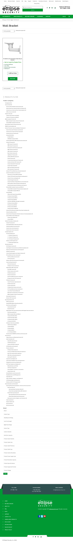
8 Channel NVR (11, 328)
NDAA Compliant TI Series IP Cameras (15, 294)
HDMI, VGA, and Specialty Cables (14, 355)
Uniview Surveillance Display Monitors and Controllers (18, 181)
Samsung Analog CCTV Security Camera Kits (17, 394)
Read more (12, 78)
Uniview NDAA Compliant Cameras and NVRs (15, 187)
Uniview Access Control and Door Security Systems (16, 110)
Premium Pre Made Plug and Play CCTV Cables (17, 351)
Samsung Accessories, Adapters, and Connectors (17, 398)
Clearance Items (8, 113)
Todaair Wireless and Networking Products (14, 337)
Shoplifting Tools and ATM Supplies (13, 374)
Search (32, 10)
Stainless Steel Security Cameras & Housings (15, 260)
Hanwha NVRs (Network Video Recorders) (14, 303)
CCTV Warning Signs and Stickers (13, 380)
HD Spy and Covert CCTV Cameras (14, 278)
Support (29, 1)
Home (5, 1)
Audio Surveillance (10, 339)
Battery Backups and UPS (13, 365)
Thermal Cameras (11, 158)
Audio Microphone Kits (12, 340)
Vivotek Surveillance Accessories (12, 226)
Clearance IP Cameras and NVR (12, 117)
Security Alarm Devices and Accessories (13, 124)
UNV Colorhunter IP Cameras (13, 169)
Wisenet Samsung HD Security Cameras (16, 396)
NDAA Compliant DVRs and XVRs (14, 314)
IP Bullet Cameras (11, 283)
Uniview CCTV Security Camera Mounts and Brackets (17, 176)
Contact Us (35, 1)
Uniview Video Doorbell (12, 165)
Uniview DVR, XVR (10, 135)
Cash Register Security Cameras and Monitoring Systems (17, 247)
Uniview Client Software (12, 217)
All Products (6, 16)
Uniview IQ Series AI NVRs (13, 208)
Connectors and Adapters (11, 358)
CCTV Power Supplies (12, 367)
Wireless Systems (10, 401)
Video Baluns (9, 376)
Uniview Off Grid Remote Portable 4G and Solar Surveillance (17, 210)
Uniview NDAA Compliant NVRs (14, 190)
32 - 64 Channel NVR (12, 331)
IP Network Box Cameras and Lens (14, 287)
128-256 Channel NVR (12, 324)
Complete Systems (9, 231)
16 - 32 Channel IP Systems (13, 238)
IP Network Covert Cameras (13, 265)
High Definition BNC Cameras (12, 267)
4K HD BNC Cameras (12, 269)
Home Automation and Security (11, 383)
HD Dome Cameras (12, 274)
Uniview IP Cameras (10, 142)
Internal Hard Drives (12, 306)
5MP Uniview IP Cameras (13, 151)
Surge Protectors (11, 371)
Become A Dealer (11, 1)
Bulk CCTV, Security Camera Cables (14, 353)
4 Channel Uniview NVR (12, 199)
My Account (51, 1)
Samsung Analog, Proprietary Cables (16, 389)
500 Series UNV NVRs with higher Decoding (16, 201)
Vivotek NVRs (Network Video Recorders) (14, 224)
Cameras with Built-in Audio (13, 344)
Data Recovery (58, 1)
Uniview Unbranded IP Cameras (14, 163)
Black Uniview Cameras (12, 153)
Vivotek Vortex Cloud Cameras (12, 228)
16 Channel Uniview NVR (12, 196)
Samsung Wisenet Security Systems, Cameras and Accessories (18, 385)
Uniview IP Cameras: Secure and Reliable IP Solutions (15, 128)
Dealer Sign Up (65, 1)
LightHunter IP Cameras (12, 154)
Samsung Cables (11, 387)
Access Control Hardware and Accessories (14, 106)
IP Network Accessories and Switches (13, 362)
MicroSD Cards (11, 308)
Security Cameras (9, 244)
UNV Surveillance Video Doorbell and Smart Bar (17, 183)
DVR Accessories (10, 301)
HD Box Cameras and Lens (13, 271)
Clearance (40, 16)
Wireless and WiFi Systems (11, 240)
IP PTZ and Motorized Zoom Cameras (15, 289)
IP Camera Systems (10, 233)
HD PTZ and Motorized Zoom (13, 256)
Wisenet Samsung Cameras (13, 392)
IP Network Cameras (10, 280)
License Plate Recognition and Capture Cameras (15, 253)
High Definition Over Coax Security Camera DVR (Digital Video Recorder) (20, 310)
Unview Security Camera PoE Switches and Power (17, 185)
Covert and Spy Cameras (11, 262)
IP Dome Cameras (11, 285)
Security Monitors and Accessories (13, 373)
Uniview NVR (9, 192)
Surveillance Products (43, 1)
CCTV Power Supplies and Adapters (13, 364)
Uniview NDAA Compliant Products (13, 122)
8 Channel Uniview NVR (12, 204)
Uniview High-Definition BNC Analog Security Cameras (16, 140)
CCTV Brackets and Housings (12, 346)
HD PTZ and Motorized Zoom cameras (15, 276)
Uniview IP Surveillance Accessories (13, 172)
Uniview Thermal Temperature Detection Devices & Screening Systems (19, 213)
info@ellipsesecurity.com (59, 489)
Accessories (8, 335)
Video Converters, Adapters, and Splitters (14, 378)
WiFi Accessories (10, 405)
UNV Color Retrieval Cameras (13, 167)
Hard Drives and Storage (11, 305)
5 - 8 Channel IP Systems (13, 237)
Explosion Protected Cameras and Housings (15, 249)
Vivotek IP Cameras (10, 222)
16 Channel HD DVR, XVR (12, 319)
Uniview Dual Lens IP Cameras (12, 133)
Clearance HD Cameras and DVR (12, 115)
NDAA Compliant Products (10, 119)
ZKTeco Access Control (11, 111)
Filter (5, 473)
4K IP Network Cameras (11, 246)
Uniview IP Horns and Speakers (14, 178)
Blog (25, 1)
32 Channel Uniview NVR (12, 197)
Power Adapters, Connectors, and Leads (15, 369)
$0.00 (65, 16)
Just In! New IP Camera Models (14, 290)
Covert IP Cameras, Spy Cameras (14, 281)
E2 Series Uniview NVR (12, 206)
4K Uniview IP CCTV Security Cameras (15, 147)
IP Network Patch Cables (13, 349)
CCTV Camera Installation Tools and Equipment (15, 360)
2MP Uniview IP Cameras (13, 144)
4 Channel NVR (11, 326)
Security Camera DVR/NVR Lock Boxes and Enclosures (16, 333)
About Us (18, 1)
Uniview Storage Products (13, 179)
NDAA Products (18, 16)
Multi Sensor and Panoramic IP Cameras (15, 292)
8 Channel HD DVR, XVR (12, 317)
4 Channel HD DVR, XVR (12, 315)
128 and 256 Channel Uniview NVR (14, 194)
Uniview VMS (10, 219)
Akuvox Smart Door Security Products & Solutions (16, 108)
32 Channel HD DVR (12, 321)
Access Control (8, 104)
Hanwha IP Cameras (10, 251)
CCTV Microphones (12, 342)
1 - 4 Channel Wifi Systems (13, 242)
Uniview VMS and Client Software (12, 215)
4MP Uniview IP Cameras (13, 149)
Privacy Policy (36, 3)
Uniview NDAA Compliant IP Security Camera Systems (18, 188)
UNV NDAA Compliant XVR (13, 138)
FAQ (22, 1)
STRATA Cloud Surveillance (10, 126)
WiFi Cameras (9, 403)
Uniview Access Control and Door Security (14, 131)
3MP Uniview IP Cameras (13, 145)
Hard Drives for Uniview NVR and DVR (15, 174)
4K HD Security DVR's (12, 312)
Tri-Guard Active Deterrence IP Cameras (15, 160)
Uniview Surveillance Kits (11, 212)
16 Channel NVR (11, 330)
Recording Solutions (9, 299)
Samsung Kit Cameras (11, 296)
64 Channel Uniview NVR (12, 203)
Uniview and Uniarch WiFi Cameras (14, 162)
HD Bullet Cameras (11, 272)
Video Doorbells (9, 399)
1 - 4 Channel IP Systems (13, 235)
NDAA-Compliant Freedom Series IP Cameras (15, 120)
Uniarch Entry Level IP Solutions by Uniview (14, 129)
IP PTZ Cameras (11, 258)
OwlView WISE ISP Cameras (13, 156)
